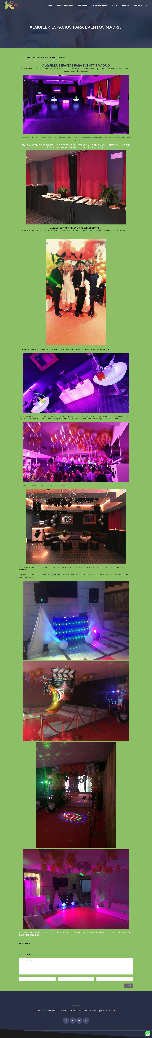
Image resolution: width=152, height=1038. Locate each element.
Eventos (37, 60)
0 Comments (55, 60)
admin (45, 60)
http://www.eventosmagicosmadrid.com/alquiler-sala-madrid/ (42, 486)
